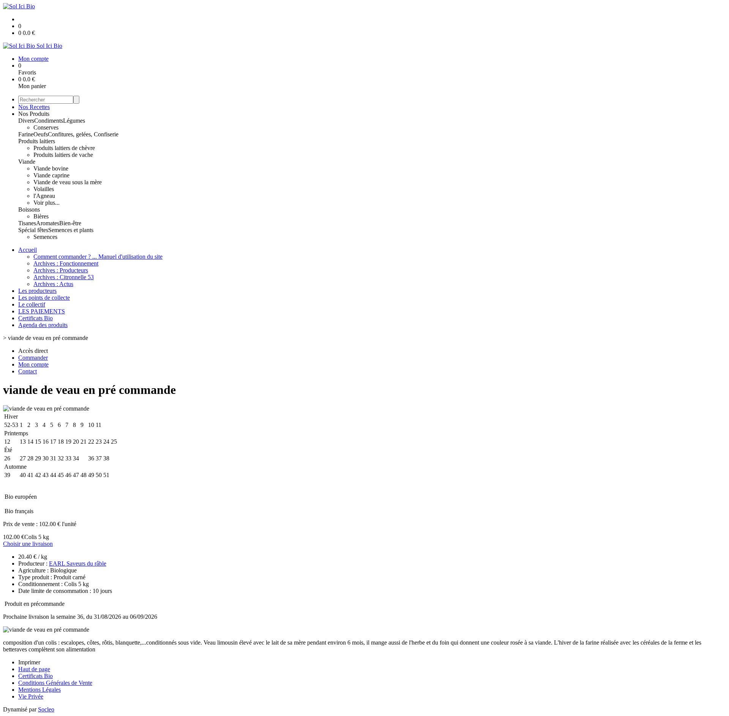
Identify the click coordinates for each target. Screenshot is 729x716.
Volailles (43, 189)
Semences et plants (70, 230)
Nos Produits (33, 114)
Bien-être (70, 223)
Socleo (46, 709)
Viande (26, 161)
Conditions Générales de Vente (55, 683)
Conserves (45, 127)
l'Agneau (44, 196)
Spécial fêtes (33, 230)
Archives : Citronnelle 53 (63, 277)
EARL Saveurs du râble (77, 563)
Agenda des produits (43, 325)
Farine (25, 134)
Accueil (27, 250)
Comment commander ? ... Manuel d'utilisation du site (98, 256)
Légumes (74, 120)
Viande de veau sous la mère (67, 182)
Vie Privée (30, 696)
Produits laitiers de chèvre (64, 148)
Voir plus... (46, 202)
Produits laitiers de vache (63, 155)
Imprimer (29, 662)
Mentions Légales (39, 689)
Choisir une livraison (28, 544)
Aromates (47, 223)
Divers (26, 120)
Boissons (29, 209)
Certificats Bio (35, 318)
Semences (45, 237)
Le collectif (31, 304)
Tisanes (27, 223)
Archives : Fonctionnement (65, 263)
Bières (41, 216)
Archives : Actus (53, 284)
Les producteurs (37, 291)
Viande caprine (51, 175)
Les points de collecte (44, 297)
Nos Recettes (34, 107)
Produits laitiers (36, 141)
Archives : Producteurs (60, 270)
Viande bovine (50, 168)
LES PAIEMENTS (41, 311)
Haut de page (34, 669)
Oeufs (40, 134)
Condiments (48, 120)
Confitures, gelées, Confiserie (83, 134)
